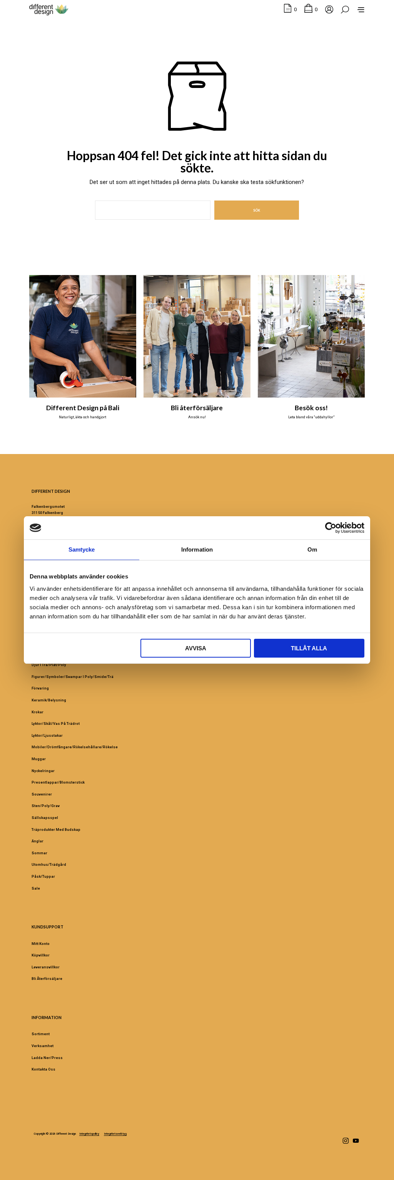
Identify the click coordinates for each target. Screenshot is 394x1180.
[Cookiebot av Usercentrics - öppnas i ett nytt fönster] (330, 528)
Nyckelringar (43, 771)
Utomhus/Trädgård (49, 864)
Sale (36, 888)
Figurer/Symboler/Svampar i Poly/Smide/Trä (73, 677)
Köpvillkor (41, 955)
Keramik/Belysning (49, 700)
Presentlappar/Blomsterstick (58, 782)
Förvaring (40, 688)
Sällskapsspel (45, 817)
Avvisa (195, 648)
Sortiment (41, 1034)
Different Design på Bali (82, 408)
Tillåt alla (309, 648)
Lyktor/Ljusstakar (47, 735)
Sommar (39, 853)
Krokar (37, 712)
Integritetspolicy (89, 1133)
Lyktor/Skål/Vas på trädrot (56, 723)
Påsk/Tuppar (43, 876)
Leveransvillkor (46, 967)
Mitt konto (41, 943)
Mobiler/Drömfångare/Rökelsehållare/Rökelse (75, 747)
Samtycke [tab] (81, 549)
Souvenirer (42, 794)
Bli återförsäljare (197, 408)
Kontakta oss (43, 1069)
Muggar (39, 759)
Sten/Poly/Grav (46, 806)
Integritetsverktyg (115, 1133)
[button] (290, 9)
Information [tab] (197, 549)
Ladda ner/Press (47, 1058)
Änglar (37, 841)
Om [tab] (312, 549)
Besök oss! (311, 408)
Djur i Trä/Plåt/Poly (49, 665)
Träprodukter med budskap (56, 829)
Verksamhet (42, 1046)
